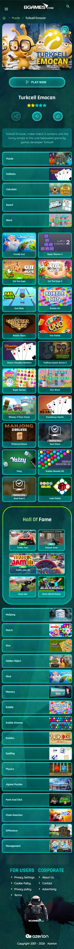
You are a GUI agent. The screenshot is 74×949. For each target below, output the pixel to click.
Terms (18, 895)
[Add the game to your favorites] (65, 29)
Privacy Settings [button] (24, 877)
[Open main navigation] (6, 9)
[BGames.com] (4, 18)
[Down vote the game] (37, 116)
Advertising (49, 889)
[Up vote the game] (58, 116)
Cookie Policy (22, 883)
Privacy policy (22, 889)
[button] (68, 6)
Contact (47, 883)
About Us (48, 877)
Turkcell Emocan (35, 18)
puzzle (16, 18)
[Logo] (37, 6)
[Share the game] (16, 116)
